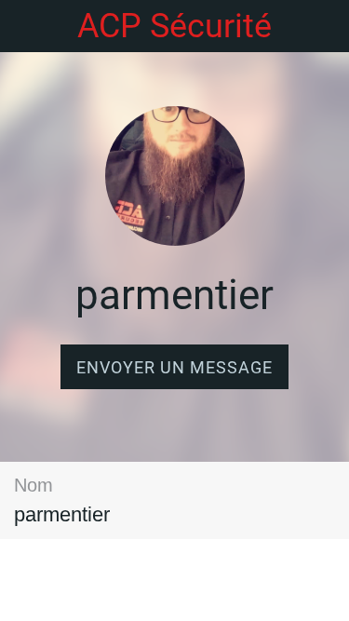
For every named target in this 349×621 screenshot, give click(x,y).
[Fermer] (26, 26)
